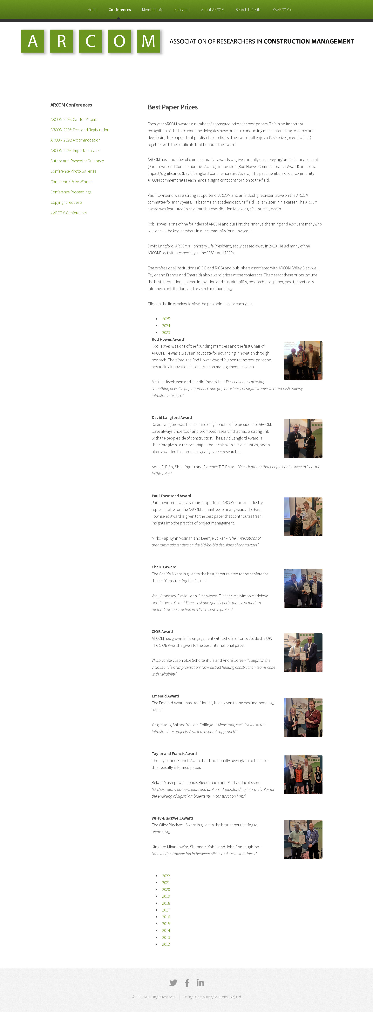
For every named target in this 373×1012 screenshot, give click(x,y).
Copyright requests (67, 202)
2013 (166, 937)
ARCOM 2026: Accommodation (76, 140)
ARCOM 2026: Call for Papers (74, 119)
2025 (166, 319)
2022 (166, 875)
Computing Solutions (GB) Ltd (218, 997)
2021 (166, 882)
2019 (166, 896)
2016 (166, 916)
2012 (166, 944)
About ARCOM (212, 9)
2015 (166, 923)
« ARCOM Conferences (69, 212)
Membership (152, 9)
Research (182, 9)
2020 (166, 889)
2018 (166, 903)
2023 (166, 332)
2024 (166, 325)
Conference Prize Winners (72, 181)
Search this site (248, 9)
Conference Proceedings (71, 192)
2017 (166, 910)
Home (92, 9)
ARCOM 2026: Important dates (75, 150)
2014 (166, 930)
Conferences (120, 9)
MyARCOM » (282, 9)
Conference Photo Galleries (73, 171)
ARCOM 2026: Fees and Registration (80, 129)
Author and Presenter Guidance (77, 160)
